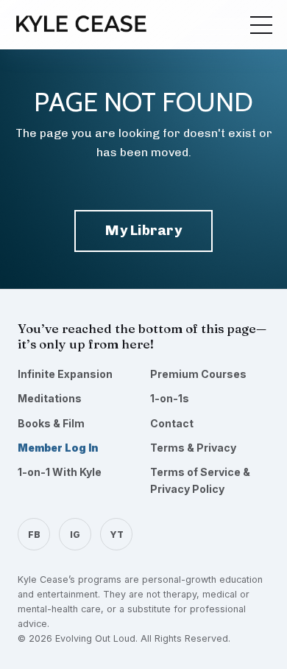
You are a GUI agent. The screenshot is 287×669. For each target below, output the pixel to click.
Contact (172, 423)
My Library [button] (143, 230)
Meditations (50, 398)
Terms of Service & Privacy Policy (200, 480)
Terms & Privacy (193, 447)
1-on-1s (169, 398)
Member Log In (58, 447)
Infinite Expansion (65, 374)
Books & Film (51, 423)
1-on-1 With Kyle (60, 472)
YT (117, 534)
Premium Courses (198, 374)
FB (34, 534)
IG (75, 534)
